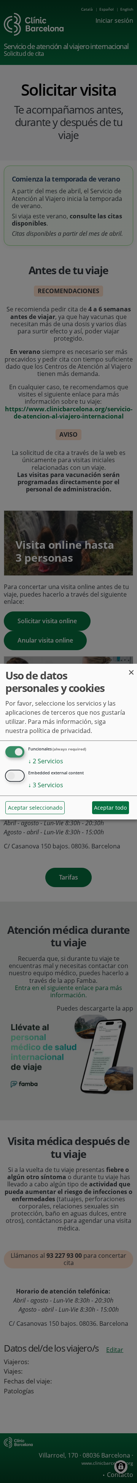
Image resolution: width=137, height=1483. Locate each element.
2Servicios (45, 761)
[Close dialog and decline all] (131, 668)
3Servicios (45, 785)
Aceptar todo (110, 807)
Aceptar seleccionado (35, 807)
